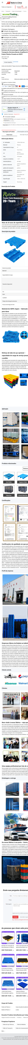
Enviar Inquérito (8, 62)
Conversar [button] (15, 61)
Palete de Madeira (21, 1024)
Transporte (8, 11)
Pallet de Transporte (7, 1028)
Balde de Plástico (6, 1010)
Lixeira (17, 1010)
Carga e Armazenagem (17, 11)
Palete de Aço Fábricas (8, 1024)
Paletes (24, 11)
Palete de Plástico (6, 1007)
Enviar (15, 917)
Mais (3, 1031)
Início (3, 11)
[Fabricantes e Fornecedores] (14, 2)
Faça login (5, 125)
